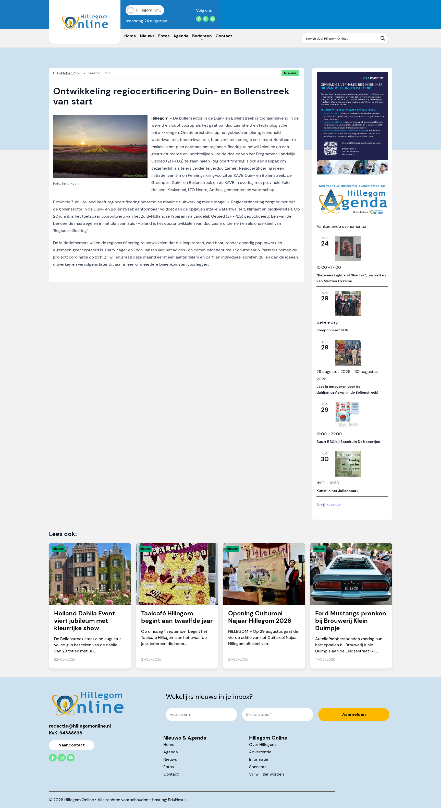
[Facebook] (199, 19)
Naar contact (71, 745)
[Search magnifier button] (382, 38)
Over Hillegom (262, 744)
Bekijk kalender (328, 504)
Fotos (163, 36)
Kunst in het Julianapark (337, 490)
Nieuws (147, 36)
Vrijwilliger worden (266, 774)
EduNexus (177, 799)
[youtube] (212, 19)
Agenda (180, 36)
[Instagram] (206, 19)
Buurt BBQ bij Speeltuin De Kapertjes (348, 441)
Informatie (258, 759)
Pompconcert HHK (332, 330)
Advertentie (260, 752)
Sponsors (257, 766)
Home (130, 36)
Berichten (202, 36)
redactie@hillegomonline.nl (80, 726)
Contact (224, 36)
